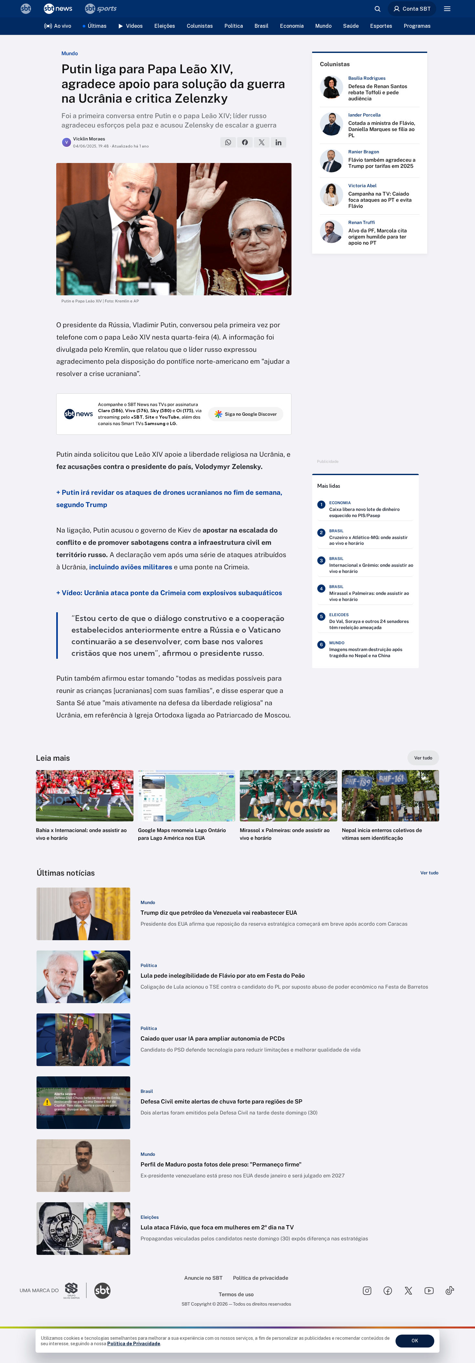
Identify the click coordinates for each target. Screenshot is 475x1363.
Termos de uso (236, 1294)
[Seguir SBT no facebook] (388, 1291)
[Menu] (447, 9)
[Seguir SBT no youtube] (429, 1291)
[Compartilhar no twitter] (261, 142)
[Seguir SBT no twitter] (408, 1291)
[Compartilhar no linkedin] (278, 142)
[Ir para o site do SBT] (102, 1291)
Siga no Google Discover (251, 414)
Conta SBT (417, 8)
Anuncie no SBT (203, 1278)
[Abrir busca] (377, 8)
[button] (84, 815)
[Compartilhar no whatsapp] (228, 142)
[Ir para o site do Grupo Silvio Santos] (53, 1291)
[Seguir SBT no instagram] (367, 1291)
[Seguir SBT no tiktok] (450, 1291)
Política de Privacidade (133, 1343)
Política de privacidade (260, 1278)
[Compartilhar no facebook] (245, 142)
